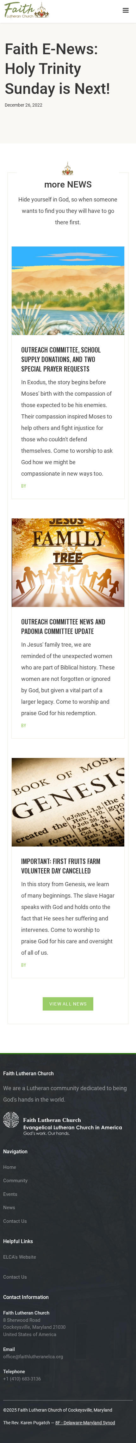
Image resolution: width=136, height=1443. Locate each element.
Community (15, 1180)
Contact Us (15, 1221)
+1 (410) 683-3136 (22, 1379)
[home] (26, 9)
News (9, 1207)
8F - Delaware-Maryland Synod (85, 1422)
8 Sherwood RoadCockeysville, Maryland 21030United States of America (34, 1327)
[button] (125, 10)
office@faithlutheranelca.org (33, 1357)
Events (10, 1194)
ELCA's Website (19, 1257)
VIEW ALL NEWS (68, 1003)
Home (9, 1167)
